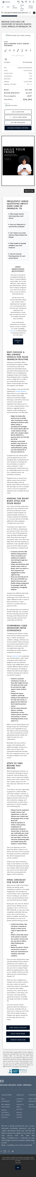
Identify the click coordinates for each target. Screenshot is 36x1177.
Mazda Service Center (19, 1115)
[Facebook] (1, 1152)
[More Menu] (3, 7)
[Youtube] (12, 1152)
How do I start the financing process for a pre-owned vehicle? (17, 256)
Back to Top (29, 191)
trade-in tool (16, 656)
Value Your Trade (20, 117)
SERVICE (20, 1095)
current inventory (21, 391)
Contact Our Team (18, 1040)
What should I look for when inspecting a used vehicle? (16, 216)
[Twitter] (8, 1152)
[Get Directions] (26, 2)
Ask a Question (18, 112)
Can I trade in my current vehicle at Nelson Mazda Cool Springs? (18, 235)
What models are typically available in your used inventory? (17, 245)
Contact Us (18, 341)
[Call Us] (23, 2)
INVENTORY (7, 1095)
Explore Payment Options (18, 128)
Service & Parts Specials (20, 1107)
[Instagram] (5, 1152)
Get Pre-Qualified (18, 122)
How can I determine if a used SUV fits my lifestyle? (17, 225)
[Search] (30, 2)
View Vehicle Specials (18, 1027)
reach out (13, 331)
